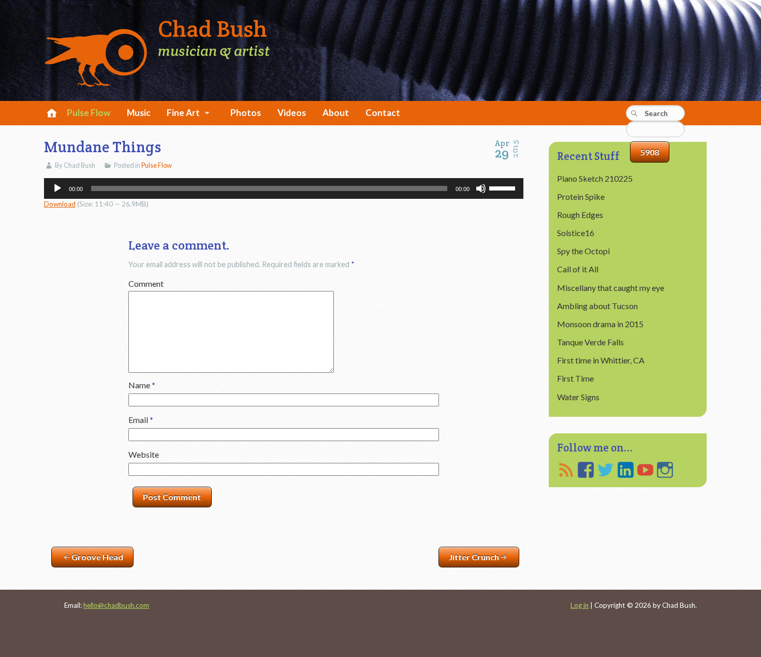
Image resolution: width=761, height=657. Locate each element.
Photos (245, 112)
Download (60, 204)
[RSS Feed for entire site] (566, 470)
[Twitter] (605, 470)
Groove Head (97, 557)
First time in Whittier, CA (601, 360)
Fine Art (183, 112)
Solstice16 (575, 233)
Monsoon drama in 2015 (600, 324)
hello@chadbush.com (116, 605)
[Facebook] (586, 470)
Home (50, 113)
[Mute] (481, 188)
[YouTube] (645, 470)
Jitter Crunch (474, 557)
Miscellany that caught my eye (610, 288)
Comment (146, 283)
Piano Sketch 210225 (595, 178)
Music (139, 112)
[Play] (57, 188)
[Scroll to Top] (711, 614)
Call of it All (577, 269)
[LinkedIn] (626, 470)
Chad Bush (212, 29)
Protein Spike (581, 196)
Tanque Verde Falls (590, 342)
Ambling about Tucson (597, 306)
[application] (283, 188)
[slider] (503, 187)
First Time (575, 378)
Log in (579, 605)
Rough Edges (580, 215)
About (336, 112)
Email (140, 420)
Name (141, 385)
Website (143, 454)
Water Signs (578, 397)
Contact (382, 112)
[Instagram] (665, 470)
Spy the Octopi (583, 251)
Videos (291, 112)
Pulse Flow (88, 112)
